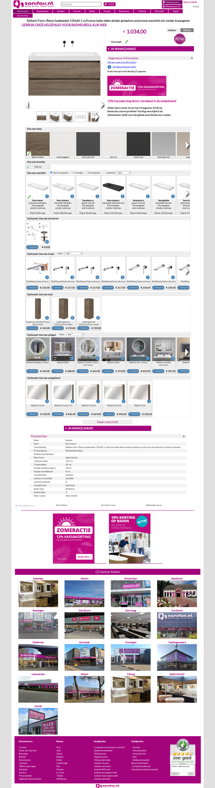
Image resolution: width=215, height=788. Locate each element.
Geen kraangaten (61, 172)
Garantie (23, 763)
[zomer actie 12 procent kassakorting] (136, 85)
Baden (92, 11)
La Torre (60, 772)
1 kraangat (79, 172)
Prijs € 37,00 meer (188, 206)
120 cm (37, 167)
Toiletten (142, 11)
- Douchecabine (138, 750)
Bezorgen (23, 753)
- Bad (133, 757)
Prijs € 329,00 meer (113, 206)
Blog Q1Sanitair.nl (139, 763)
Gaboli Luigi (61, 763)
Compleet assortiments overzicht (109, 747)
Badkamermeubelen (103, 750)
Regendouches (101, 757)
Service (22, 772)
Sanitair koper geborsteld (106, 775)
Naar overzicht (107, 422)
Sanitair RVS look (102, 769)
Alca (58, 747)
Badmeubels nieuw (153, 505)
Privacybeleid (25, 775)
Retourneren (24, 760)
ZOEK (111, 4)
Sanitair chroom (101, 763)
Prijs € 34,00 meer (88, 206)
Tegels (175, 11)
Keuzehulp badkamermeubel (144, 769)
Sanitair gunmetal (102, 779)
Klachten (23, 769)
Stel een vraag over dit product (121, 62)
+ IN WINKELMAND (122, 49)
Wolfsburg (61, 779)
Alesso (59, 753)
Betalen (22, 757)
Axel (58, 750)
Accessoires (22, 15)
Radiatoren (124, 11)
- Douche (135, 747)
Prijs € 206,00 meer (63, 206)
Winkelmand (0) (173, 6)
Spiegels (61, 11)
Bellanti (59, 757)
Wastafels (159, 11)
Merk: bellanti (61, 505)
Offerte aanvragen (27, 766)
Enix (58, 766)
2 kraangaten (94, 172)
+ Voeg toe (32, 247)
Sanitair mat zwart (102, 766)
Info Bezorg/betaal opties (124, 67)
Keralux (59, 769)
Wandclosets (100, 753)
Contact (22, 747)
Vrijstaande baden (102, 760)
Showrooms (22, 11)
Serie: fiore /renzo (108, 505)
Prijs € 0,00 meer (38, 206)
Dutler (59, 760)
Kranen (107, 11)
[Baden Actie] (129, 538)
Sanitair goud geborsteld (105, 772)
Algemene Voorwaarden (30, 779)
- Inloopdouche (138, 753)
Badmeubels (42, 11)
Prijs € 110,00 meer (164, 206)
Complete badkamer (140, 766)
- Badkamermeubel (140, 760)
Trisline (59, 775)
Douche (77, 11)
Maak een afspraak (27, 750)
